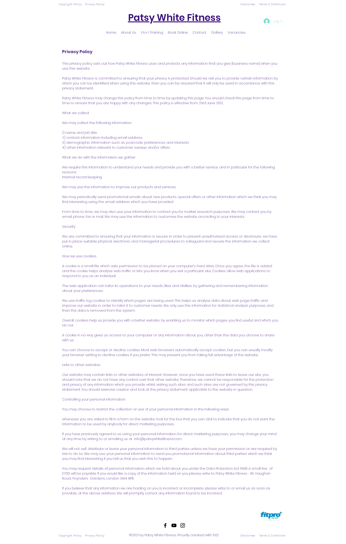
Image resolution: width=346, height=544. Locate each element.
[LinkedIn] (183, 525)
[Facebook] (165, 525)
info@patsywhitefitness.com (158, 439)
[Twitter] (174, 525)
